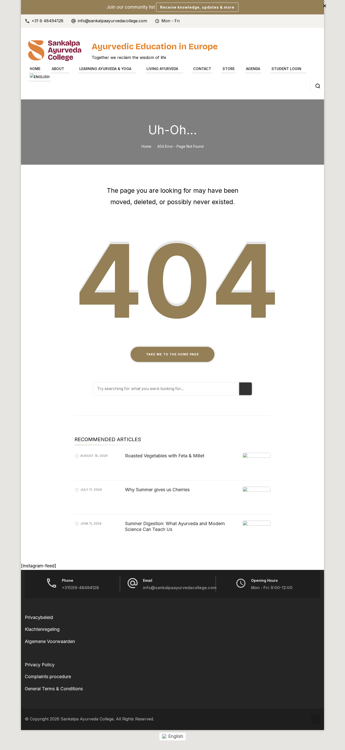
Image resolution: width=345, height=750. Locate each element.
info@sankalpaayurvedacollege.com (112, 20)
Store (229, 69)
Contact (202, 69)
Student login (286, 69)
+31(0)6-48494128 (80, 587)
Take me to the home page (172, 354)
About (58, 69)
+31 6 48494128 (47, 20)
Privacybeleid (39, 617)
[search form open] (315, 86)
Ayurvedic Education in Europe (155, 46)
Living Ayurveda (162, 69)
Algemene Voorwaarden (50, 641)
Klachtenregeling (42, 629)
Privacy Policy (40, 664)
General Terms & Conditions (54, 688)
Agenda (253, 69)
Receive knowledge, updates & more (197, 7)
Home (35, 69)
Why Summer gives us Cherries (157, 489)
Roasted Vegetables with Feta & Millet (164, 455)
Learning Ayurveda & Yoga (105, 69)
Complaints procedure (48, 676)
